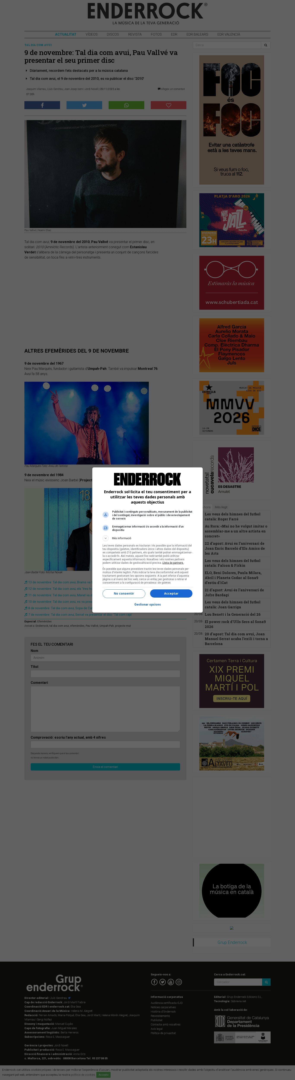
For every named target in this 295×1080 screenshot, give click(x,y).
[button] (147, 538)
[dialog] (147, 540)
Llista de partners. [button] (173, 562)
